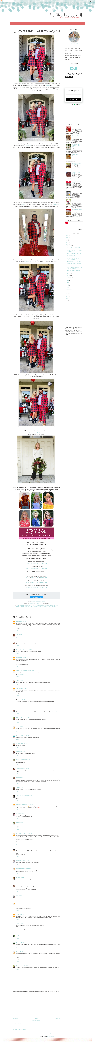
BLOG (28, 563)
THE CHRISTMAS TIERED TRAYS (74, 249)
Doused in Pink (21, 674)
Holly (17, 634)
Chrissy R (18, 942)
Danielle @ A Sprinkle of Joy (22, 649)
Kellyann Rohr (19, 621)
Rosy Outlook (19, 704)
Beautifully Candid (20, 965)
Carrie (17, 787)
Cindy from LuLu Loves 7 (36, 432)
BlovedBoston (55, 711)
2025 (67, 235)
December (69, 245)
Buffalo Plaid (35, 605)
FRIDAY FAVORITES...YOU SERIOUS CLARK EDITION (74, 265)
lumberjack (36, 606)
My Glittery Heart (19, 743)
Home (20, 23)
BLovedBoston (19, 710)
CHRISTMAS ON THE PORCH (73, 257)
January (68, 291)
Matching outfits (43, 606)
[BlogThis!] (45, 603)
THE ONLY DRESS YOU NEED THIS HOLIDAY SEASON (74, 268)
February (69, 289)
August (68, 279)
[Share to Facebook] (48, 603)
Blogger (50, 1033)
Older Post (58, 1018)
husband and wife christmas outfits (24, 606)
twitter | (38, 601)
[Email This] (43, 603)
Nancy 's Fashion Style (21, 935)
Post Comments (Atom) (22, 1023)
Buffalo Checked (27, 605)
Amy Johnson (19, 751)
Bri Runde (18, 877)
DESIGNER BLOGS (51, 1036)
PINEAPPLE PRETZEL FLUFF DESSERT (76, 164)
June (68, 282)
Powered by (70, 104)
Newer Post (15, 1018)
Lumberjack (28, 145)
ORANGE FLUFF (75, 154)
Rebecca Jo (18, 885)
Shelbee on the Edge (20, 657)
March (68, 287)
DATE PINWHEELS (71, 255)
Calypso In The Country (21, 717)
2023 (67, 239)
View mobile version (36, 1020)
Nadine (17, 726)
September (69, 277)
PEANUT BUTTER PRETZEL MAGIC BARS (77, 136)
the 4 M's (18, 813)
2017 (67, 296)
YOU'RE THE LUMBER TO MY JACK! (74, 253)
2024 (67, 237)
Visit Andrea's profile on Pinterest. (19, 1029)
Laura (17, 777)
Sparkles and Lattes (20, 860)
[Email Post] (41, 603)
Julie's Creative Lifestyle (21, 868)
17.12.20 (21, 923)
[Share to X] (46, 603)
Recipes (45, 23)
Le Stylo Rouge (19, 827)
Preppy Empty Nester (20, 768)
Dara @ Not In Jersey (20, 735)
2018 (67, 294)
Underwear (56, 204)
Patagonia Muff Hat (29, 261)
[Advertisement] (36, 1005)
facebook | (33, 601)
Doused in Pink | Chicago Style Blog (23, 670)
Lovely (17, 923)
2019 (67, 293)
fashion (49, 605)
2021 (67, 242)
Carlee (17, 680)
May (68, 284)
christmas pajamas (42, 605)
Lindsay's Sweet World (21, 759)
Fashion (74, 23)
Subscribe (73, 99)
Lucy (17, 895)
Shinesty (47, 85)
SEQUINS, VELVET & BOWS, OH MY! (74, 261)
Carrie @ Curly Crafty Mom (22, 833)
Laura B (18, 914)
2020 (67, 244)
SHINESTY (50, 606)
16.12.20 (24, 621)
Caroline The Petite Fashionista (22, 804)
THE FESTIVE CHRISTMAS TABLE (74, 263)
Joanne (18, 642)
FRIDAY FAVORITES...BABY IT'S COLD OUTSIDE (73, 259)
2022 (67, 240)
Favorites (59, 23)
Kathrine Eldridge (20, 688)
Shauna (17, 951)
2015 (67, 300)
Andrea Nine (20, 605)
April (68, 285)
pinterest (42, 601)
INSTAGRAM (35, 563)
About (32, 23)
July (68, 280)
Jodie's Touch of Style (20, 849)
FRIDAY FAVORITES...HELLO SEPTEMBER (76, 201)
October (68, 275)
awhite (17, 822)
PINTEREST (43, 563)
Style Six (54, 606)
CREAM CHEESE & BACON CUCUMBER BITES (76, 145)
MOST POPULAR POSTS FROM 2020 (74, 247)
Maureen (18, 903)
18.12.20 (26, 965)
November (69, 273)
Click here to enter (36, 597)
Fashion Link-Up (54, 605)
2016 (67, 298)
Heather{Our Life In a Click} (22, 795)
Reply (17, 630)
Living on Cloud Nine (66, 14)
